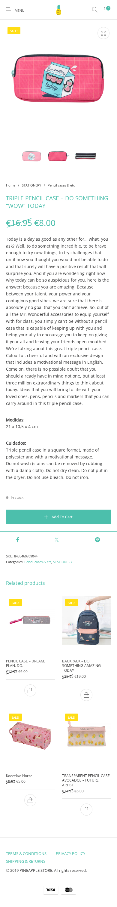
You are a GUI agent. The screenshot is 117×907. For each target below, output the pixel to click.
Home (10, 185)
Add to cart (62, 517)
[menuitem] (26, 853)
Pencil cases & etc (61, 185)
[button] (31, 690)
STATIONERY (31, 185)
